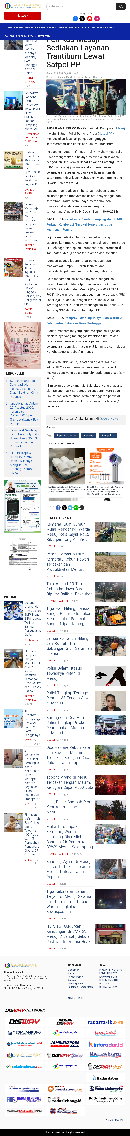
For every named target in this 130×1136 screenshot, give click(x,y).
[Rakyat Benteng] (24, 1111)
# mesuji (89, 435)
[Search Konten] (121, 6)
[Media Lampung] (24, 1033)
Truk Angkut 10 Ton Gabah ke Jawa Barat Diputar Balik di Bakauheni (70, 589)
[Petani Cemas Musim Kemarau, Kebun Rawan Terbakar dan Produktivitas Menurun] (110, 562)
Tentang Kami (75, 983)
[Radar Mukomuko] (105, 1089)
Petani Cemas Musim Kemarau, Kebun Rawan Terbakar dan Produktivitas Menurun (67, 561)
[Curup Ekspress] (65, 1089)
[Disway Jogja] (105, 1066)
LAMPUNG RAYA (65, 27)
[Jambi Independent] (24, 1044)
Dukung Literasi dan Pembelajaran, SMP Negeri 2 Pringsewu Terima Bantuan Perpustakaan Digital (34, 618)
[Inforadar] (105, 1044)
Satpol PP (106, 133)
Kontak (71, 973)
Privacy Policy (75, 977)
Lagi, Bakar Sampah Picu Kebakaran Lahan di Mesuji (68, 807)
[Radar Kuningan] (24, 1066)
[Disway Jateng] (65, 1055)
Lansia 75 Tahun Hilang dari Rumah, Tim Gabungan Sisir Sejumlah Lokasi (69, 646)
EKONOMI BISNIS (86, 27)
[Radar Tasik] (105, 1022)
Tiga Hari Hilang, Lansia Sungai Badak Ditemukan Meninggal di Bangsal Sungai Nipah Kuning (68, 616)
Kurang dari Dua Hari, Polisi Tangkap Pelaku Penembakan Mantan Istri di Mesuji (69, 725)
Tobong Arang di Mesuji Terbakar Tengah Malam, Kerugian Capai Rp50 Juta (69, 783)
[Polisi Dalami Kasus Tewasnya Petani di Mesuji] (110, 676)
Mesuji (121, 128)
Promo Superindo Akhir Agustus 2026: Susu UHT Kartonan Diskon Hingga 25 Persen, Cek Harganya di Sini (32, 282)
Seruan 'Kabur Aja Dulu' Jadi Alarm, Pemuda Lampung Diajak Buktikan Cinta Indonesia (31, 222)
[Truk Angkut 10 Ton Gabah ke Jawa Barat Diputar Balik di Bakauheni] (110, 592)
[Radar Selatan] (65, 1111)
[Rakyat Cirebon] (105, 1033)
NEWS (10, 27)
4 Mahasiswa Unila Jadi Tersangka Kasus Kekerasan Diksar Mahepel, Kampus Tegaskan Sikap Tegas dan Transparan (32, 775)
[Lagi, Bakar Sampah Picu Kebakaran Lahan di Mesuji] (110, 810)
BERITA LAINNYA (24, 36)
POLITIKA (9, 36)
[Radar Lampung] (24, 1055)
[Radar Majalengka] (65, 1066)
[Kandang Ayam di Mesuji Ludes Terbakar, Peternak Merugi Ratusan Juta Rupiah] (110, 869)
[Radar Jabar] (105, 1078)
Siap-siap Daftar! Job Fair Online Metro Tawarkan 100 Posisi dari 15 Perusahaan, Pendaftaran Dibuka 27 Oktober (32, 834)
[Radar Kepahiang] (24, 1089)
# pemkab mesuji (66, 435)
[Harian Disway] (65, 1022)
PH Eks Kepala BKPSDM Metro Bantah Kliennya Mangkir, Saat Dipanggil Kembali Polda (30, 53)
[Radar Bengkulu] (24, 1100)
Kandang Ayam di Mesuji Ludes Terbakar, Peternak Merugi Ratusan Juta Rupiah (69, 869)
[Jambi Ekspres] (65, 1044)
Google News (109, 418)
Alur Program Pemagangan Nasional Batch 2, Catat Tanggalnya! (33, 723)
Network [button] (22, 15)
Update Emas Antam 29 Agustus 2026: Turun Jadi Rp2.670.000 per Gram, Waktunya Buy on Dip (22, 413)
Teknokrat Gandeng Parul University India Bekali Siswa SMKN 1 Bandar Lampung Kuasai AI (32, 111)
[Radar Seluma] (105, 1100)
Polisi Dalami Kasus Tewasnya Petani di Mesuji (64, 673)
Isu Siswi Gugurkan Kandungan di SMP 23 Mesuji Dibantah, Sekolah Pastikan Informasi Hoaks (69, 934)
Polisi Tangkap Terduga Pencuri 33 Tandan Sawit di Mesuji (68, 698)
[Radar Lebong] (65, 1100)
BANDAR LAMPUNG (24, 27)
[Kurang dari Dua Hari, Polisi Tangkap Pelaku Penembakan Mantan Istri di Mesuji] (110, 725)
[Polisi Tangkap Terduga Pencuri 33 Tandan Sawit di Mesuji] (110, 701)
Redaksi (72, 980)
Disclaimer (73, 970)
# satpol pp (108, 435)
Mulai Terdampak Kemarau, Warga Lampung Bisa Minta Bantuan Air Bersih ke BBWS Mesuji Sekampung (69, 837)
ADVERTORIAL (45, 36)
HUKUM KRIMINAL (106, 27)
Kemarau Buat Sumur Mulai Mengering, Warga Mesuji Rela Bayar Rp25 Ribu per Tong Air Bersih (68, 532)
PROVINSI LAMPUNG (45, 27)
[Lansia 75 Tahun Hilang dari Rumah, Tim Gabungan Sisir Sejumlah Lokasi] (110, 646)
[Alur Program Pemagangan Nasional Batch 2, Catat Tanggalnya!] (13, 718)
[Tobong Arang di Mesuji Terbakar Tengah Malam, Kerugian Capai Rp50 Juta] (110, 785)
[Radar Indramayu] (65, 1033)
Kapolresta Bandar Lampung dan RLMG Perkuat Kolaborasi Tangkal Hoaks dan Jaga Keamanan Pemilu (84, 224)
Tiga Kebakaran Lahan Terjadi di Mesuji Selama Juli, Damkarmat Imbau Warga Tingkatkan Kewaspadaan (68, 902)
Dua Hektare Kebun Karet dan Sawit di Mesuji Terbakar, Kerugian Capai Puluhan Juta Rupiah (68, 755)
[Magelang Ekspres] (105, 1055)
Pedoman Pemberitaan (80, 987)
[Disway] (24, 1022)
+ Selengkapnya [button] (114, 1120)
